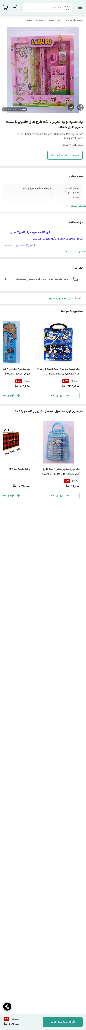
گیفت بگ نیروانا (74, 20)
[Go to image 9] (3, 109)
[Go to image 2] (20, 109)
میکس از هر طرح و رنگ (65, 155)
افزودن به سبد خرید (63, 1022)
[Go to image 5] (13, 109)
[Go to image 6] (10, 109)
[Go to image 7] (8, 109)
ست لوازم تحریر (35, 20)
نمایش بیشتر (78, 206)
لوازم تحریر (54, 20)
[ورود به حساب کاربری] (16, 7)
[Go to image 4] (15, 109)
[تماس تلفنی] (7, 1007)
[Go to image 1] (24, 109)
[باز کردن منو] (79, 7)
